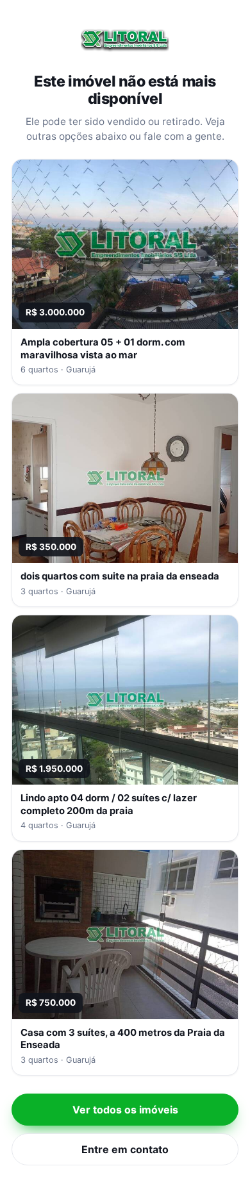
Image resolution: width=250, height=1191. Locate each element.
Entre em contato (125, 1149)
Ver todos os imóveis (125, 1109)
